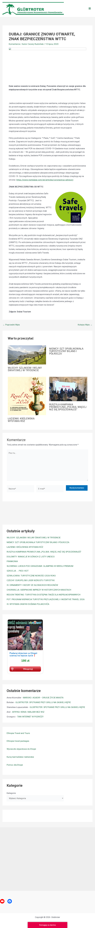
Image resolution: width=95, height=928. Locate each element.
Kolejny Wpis (85, 325)
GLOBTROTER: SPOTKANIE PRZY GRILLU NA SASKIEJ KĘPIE (43, 702)
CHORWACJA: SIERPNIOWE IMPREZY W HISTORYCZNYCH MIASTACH (39, 590)
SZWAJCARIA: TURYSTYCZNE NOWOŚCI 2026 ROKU (31, 575)
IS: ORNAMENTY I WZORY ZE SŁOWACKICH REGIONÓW (32, 585)
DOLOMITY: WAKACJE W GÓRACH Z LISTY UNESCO (31, 556)
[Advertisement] (47, 858)
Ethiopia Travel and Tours (18, 733)
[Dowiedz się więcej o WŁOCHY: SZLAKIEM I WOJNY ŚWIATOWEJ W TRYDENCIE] (27, 355)
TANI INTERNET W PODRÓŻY (30, 716)
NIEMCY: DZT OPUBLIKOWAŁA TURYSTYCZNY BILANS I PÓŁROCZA (66, 351)
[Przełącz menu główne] (90, 8)
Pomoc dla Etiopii (15, 765)
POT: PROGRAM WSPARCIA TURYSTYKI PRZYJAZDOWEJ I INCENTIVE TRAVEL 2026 (46, 599)
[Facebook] (9, 901)
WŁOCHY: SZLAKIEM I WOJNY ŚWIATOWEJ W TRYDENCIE (25, 369)
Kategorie (11, 793)
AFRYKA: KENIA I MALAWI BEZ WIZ (28, 712)
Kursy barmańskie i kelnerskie (20, 757)
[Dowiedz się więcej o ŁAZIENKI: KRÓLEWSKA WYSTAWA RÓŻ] (27, 396)
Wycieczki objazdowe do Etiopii (21, 749)
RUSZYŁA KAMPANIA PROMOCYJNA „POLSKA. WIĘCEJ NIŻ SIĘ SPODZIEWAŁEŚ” (67, 407)
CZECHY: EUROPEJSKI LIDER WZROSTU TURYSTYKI (31, 580)
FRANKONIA (12, 561)
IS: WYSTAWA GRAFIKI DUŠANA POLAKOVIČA (28, 604)
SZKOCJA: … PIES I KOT (18, 571)
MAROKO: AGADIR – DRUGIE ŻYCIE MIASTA (43, 697)
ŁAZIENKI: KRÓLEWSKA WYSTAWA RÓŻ (21, 420)
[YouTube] (2, 901)
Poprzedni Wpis (11, 325)
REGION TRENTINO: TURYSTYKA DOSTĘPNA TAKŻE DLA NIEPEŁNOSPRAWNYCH (43, 594)
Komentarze (14, 44)
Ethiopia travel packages (18, 741)
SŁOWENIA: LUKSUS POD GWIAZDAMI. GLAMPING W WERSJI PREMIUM (40, 566)
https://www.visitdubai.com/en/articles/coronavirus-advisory (44, 180)
